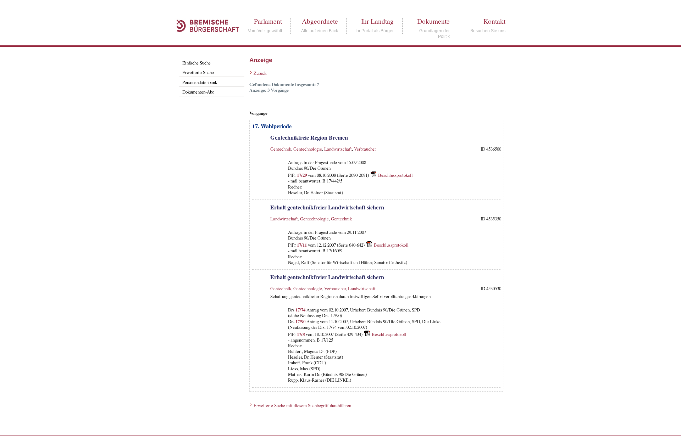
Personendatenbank (199, 82)
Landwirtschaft (338, 149)
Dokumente (433, 21)
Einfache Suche (196, 63)
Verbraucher (365, 149)
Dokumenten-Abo (198, 92)
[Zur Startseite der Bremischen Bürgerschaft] (204, 40)
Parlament (268, 21)
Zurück (260, 73)
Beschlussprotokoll (395, 175)
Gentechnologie (307, 149)
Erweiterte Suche (198, 72)
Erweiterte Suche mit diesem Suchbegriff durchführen (302, 405)
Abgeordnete (320, 21)
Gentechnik (280, 149)
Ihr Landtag (377, 21)
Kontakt (494, 21)
